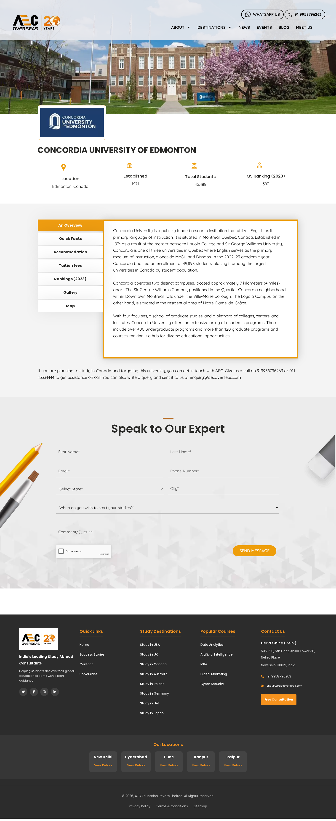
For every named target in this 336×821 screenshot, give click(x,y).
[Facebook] (34, 692)
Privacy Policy (139, 806)
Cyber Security (212, 684)
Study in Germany (154, 693)
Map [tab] (70, 306)
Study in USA (150, 644)
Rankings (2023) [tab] (70, 279)
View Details (103, 765)
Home (84, 644)
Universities (88, 674)
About (177, 27)
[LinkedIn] (55, 692)
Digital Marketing (213, 674)
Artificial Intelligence (216, 654)
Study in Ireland (152, 684)
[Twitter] (23, 692)
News (244, 27)
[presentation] (84, 551)
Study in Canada (153, 664)
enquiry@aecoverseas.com (284, 686)
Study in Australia (154, 674)
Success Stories (92, 654)
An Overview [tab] (70, 225)
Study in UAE (150, 703)
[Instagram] (44, 692)
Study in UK (149, 654)
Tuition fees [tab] (70, 265)
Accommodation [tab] (70, 252)
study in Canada (95, 370)
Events (264, 27)
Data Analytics (212, 644)
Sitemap (200, 806)
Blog (284, 27)
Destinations (211, 27)
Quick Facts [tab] (70, 238)
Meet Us (304, 27)
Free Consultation (278, 699)
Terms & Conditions (172, 806)
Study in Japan (152, 713)
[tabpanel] (200, 289)
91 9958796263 (308, 14)
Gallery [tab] (70, 292)
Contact (86, 664)
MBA (203, 664)
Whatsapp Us (266, 14)
